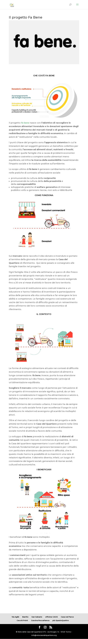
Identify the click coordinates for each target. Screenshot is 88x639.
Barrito (25, 617)
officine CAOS (51, 617)
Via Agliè (15, 617)
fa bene (25, 123)
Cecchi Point (22, 620)
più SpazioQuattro (60, 620)
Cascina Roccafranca (40, 620)
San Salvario (37, 617)
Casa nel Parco (67, 617)
